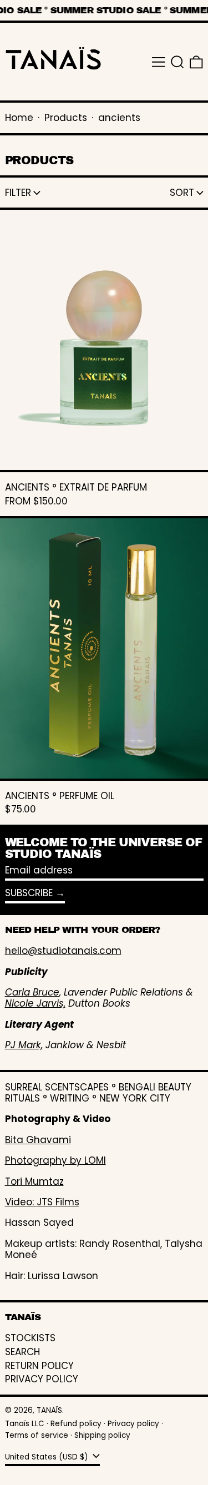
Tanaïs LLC (24, 1423)
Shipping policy (102, 1435)
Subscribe (29, 893)
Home (19, 117)
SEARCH (22, 1351)
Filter (18, 192)
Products (65, 117)
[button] (177, 62)
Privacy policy (133, 1423)
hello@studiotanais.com (63, 950)
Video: (21, 1202)
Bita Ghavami (38, 1139)
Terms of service (36, 1435)
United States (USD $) (47, 1456)
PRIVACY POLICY (41, 1379)
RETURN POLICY (39, 1365)
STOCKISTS (30, 1338)
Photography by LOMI (55, 1160)
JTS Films (58, 1202)
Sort (182, 192)
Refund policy (76, 1423)
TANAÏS (49, 1410)
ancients (119, 117)
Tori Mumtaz (34, 1181)
